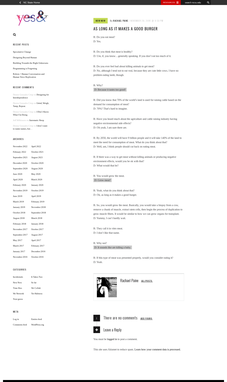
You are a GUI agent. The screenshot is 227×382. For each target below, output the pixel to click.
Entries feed (36, 319)
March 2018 (36, 218)
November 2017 (20, 229)
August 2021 (37, 157)
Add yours (146, 318)
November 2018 (38, 207)
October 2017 (37, 229)
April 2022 (36, 146)
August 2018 (19, 218)
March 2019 (18, 201)
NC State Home (31, 2)
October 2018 (19, 212)
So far (33, 282)
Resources (169, 2)
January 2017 (19, 251)
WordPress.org (37, 324)
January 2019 (19, 207)
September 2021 (20, 157)
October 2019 (37, 190)
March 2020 (36, 179)
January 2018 (37, 224)
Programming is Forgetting (25, 68)
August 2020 (37, 168)
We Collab (36, 288)
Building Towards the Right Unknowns (30, 63)
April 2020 (18, 179)
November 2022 (20, 146)
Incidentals (18, 277)
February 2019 (37, 201)
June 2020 (17, 174)
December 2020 (20, 163)
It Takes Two (37, 277)
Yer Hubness (36, 293)
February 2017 (37, 246)
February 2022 (19, 152)
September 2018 (38, 212)
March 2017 (18, 246)
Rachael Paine (120, 20)
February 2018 (19, 224)
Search (14, 34)
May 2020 (36, 174)
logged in (112, 339)
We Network (18, 293)
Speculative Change (22, 52)
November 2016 (20, 257)
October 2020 (37, 163)
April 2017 (36, 240)
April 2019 (36, 196)
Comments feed (20, 324)
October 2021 (37, 152)
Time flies (17, 288)
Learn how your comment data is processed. (157, 349)
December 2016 (38, 251)
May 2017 (17, 240)
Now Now (100, 20)
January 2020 (37, 185)
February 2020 (19, 185)
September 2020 (20, 168)
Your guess (18, 299)
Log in (16, 319)
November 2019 (20, 190)
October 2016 (37, 257)
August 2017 (37, 235)
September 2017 (20, 235)
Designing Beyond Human (25, 57)
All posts (146, 280)
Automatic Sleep (36, 120)
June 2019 (17, 196)
